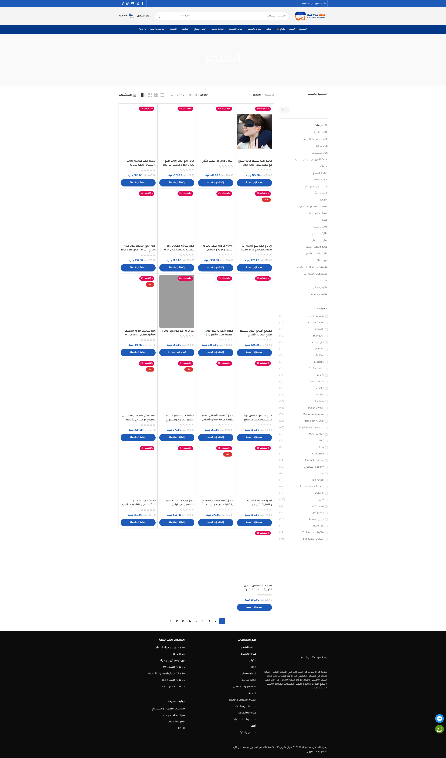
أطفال (324, 166)
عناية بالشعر (320, 233)
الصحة (324, 200)
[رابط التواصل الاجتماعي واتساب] (127, 4)
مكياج (324, 281)
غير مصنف (321, 260)
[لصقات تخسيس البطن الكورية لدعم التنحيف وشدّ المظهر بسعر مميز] (254, 556)
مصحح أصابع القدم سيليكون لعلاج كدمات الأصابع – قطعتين (255, 335)
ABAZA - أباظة (316, 316)
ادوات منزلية (321, 180)
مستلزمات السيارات (316, 274)
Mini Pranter (316, 434)
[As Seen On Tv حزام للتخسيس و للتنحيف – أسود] (138, 471)
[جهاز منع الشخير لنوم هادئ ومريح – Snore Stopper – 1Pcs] (138, 216)
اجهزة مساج (320, 173)
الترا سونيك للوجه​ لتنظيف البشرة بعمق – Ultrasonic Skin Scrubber (140, 335)
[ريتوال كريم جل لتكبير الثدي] (215, 131)
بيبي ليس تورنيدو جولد (172, 661)
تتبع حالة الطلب (176, 722)
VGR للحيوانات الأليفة (316, 139)
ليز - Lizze (318, 526)
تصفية (284, 110)
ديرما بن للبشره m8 (173, 680)
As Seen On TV (315, 323)
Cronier (319, 349)
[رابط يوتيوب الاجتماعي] (132, 4)
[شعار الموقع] (310, 16)
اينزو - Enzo (317, 506)
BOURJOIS (318, 336)
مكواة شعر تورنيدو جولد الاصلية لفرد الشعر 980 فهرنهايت (219, 335)
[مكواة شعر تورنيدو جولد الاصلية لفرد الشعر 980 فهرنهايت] (215, 301)
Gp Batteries (316, 369)
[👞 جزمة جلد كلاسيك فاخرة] (176, 301)
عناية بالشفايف (319, 240)
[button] (254, 182)
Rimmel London (314, 460)
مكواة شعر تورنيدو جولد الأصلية (166, 673)
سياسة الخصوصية (174, 715)
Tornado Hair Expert (312, 486)
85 (190, 621)
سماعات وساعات (317, 213)
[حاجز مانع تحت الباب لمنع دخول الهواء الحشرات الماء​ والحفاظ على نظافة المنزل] (176, 131)
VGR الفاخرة (321, 132)
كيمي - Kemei (316, 519)
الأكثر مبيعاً (321, 193)
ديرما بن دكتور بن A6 (173, 687)
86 (183, 621)
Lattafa (319, 401)
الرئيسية (269, 95)
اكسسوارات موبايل (316, 186)
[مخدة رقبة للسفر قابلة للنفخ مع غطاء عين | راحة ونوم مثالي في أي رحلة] (254, 131)
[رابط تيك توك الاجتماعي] (123, 4)
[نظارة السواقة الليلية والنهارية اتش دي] (254, 471)
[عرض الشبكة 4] (143, 95)
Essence (319, 362)
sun (321, 473)
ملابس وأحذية (319, 294)
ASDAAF (319, 329)
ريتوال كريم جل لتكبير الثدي (217, 161)
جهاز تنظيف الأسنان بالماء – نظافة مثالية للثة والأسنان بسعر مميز (216, 420)
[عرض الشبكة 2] (156, 95)
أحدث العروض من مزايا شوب (311, 159)
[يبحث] (158, 16)
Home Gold (317, 381)
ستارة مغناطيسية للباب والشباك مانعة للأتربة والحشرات (141, 165)
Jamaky (319, 388)
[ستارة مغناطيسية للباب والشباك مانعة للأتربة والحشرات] (138, 131)
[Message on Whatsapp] (439, 729)
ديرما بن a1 (178, 654)
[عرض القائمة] (162, 95)
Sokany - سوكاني (314, 467)
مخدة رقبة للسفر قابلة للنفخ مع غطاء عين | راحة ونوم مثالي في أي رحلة (255, 165)
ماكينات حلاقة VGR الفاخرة (312, 267)
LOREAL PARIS (316, 408)
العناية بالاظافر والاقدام (314, 207)
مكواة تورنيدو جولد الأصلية (170, 647)
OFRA (321, 447)
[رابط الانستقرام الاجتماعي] (137, 4)
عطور (324, 220)
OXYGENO (318, 454)
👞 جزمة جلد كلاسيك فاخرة (178, 331)
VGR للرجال (321, 146)
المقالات (180, 728)
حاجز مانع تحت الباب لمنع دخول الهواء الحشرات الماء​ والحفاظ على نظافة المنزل (178, 165)
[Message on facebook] (439, 718)
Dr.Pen (320, 355)
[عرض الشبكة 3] (150, 95)
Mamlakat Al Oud (314, 421)
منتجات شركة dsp (313, 539)
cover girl (318, 342)
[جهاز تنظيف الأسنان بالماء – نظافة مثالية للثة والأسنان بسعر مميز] (215, 386)
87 (177, 621)
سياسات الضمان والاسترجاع (168, 709)
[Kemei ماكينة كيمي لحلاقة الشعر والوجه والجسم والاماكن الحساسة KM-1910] (215, 216)
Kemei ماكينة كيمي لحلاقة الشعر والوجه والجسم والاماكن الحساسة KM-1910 (217, 250)
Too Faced (318, 480)
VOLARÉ (319, 493)
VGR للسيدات (320, 153)
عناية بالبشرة (320, 227)
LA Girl (320, 395)
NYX (321, 441)
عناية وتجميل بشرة (316, 247)
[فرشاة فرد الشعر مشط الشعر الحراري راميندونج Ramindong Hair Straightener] (176, 386)
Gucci (320, 375)
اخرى (321, 499)
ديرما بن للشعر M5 (174, 667)
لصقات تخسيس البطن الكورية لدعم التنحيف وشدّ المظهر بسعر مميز (256, 590)
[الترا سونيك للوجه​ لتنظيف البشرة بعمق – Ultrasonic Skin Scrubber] (138, 301)
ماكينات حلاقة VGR (313, 532)
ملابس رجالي (320, 287)
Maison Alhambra (313, 414)
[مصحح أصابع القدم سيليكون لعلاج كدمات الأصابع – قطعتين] (254, 301)
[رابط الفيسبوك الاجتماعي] (142, 4)
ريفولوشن (318, 513)
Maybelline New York (311, 427)
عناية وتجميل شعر (317, 254)
